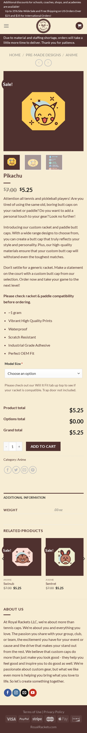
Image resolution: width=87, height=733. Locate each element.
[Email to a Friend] (24, 470)
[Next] (76, 111)
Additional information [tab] (24, 497)
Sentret (51, 584)
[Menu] (6, 25)
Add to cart (43, 446)
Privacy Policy (54, 712)
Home (15, 55)
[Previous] (11, 111)
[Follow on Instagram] (16, 693)
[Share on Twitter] (16, 470)
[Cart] (79, 26)
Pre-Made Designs (43, 55)
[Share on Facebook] (8, 470)
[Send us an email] (24, 693)
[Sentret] (65, 557)
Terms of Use (32, 712)
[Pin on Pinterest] (33, 470)
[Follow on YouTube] (33, 693)
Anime (72, 55)
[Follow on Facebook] (8, 693)
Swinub (8, 584)
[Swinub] (22, 557)
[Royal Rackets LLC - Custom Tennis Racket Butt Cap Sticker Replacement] (43, 26)
